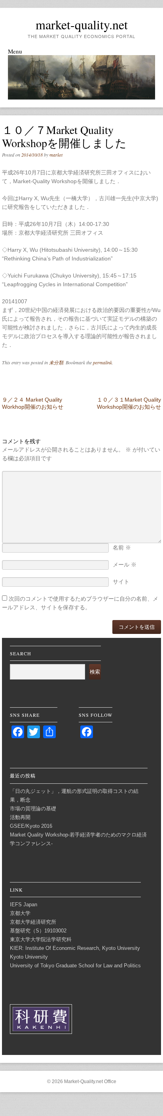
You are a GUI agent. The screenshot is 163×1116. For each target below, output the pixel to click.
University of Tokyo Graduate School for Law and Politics (75, 966)
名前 (122, 547)
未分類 (56, 362)
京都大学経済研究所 (33, 922)
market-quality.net (82, 24)
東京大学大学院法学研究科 (41, 939)
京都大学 (20, 913)
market (56, 154)
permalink (102, 362)
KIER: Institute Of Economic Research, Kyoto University (75, 948)
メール (124, 564)
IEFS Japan (23, 904)
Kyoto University (29, 957)
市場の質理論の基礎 (33, 809)
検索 (95, 672)
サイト (121, 581)
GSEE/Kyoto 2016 (31, 826)
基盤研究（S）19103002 (38, 931)
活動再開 (20, 817)
